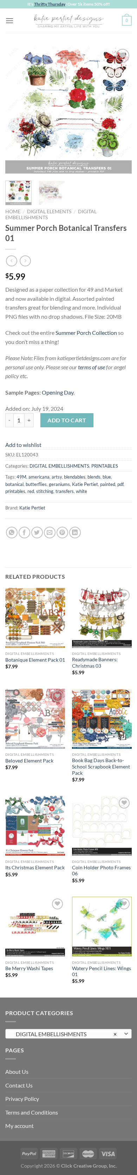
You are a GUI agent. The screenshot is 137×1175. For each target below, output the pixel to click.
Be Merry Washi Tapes (29, 968)
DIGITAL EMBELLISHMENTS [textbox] (65, 1034)
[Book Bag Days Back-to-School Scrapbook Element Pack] (102, 718)
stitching (44, 491)
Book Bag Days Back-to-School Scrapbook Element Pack (101, 766)
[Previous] (16, 110)
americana (39, 477)
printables (15, 491)
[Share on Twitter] (37, 532)
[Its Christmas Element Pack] (35, 826)
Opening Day (57, 392)
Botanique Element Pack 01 (35, 660)
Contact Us (19, 1085)
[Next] (120, 110)
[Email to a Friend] (50, 532)
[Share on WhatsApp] (12, 532)
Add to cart (66, 420)
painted (107, 484)
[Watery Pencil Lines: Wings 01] (102, 926)
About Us (16, 1071)
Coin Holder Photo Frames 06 (101, 871)
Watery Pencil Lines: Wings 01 (101, 972)
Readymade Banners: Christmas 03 (95, 663)
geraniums (59, 484)
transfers (65, 491)
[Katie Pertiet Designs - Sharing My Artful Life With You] (68, 21)
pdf (120, 484)
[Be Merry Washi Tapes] (35, 926)
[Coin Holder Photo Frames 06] (102, 826)
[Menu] (9, 20)
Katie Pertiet (85, 484)
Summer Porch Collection (86, 332)
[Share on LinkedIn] (75, 532)
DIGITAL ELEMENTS (49, 211)
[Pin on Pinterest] (62, 532)
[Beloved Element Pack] (35, 718)
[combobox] (68, 1034)
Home (12, 211)
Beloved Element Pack (29, 761)
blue (107, 477)
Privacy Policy (22, 1098)
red (30, 491)
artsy (57, 477)
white (81, 491)
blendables (74, 477)
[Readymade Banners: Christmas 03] (102, 618)
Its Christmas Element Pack (35, 867)
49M (21, 477)
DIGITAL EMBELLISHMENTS (59, 466)
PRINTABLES (104, 466)
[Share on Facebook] (24, 532)
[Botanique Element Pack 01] (35, 618)
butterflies (36, 484)
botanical (14, 484)
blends (93, 477)
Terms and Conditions (31, 1112)
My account (19, 1125)
